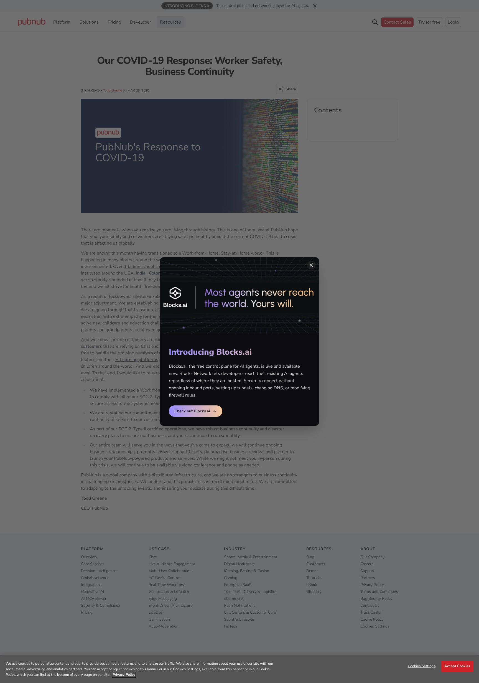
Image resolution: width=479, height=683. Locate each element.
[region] (239, 669)
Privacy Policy (124, 674)
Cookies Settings (421, 666)
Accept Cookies (457, 666)
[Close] (311, 265)
